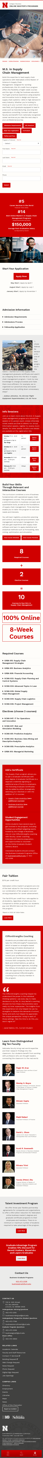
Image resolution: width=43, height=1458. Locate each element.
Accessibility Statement (18, 1439)
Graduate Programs (25, 61)
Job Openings (7, 1376)
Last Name (8, 157)
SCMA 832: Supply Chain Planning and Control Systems (20, 679)
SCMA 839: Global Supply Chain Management (14, 692)
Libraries (5, 1395)
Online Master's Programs (23, 6)
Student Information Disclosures (10, 1444)
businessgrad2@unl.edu (21, 1284)
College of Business (15, 4)
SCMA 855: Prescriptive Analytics (19, 746)
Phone (4, 175)
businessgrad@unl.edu (17, 856)
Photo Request (8, 1369)
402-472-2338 (21, 1281)
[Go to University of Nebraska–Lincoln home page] (5, 5)
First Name (8, 149)
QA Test (9, 1439)
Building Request (9, 1359)
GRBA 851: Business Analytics (17, 668)
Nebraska (4, 61)
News (4, 1402)
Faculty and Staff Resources (13, 1353)
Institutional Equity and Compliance (11, 1441)
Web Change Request (11, 1362)
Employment (7, 1389)
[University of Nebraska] (18, 1417)
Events (5, 1392)
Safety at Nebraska (19, 1443)
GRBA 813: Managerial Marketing (18, 751)
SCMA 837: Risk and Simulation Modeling (12, 727)
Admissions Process (13, 322)
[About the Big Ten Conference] (5, 1417)
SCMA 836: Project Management (18, 704)
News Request (8, 1366)
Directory (6, 1385)
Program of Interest (11, 140)
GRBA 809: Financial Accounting (18, 673)
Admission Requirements (15, 317)
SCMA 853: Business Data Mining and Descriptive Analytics (20, 740)
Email (7, 166)
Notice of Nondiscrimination (29, 1441)
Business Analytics (15, 804)
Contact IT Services (10, 1356)
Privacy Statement (7, 1443)
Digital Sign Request (10, 1372)
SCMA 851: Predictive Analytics (18, 734)
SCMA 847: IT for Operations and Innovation (16, 719)
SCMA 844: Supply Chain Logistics (19, 699)
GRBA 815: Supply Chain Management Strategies (14, 661)
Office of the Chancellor (12, 1405)
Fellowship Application (14, 327)
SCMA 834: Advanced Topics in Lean (20, 686)
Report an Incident (10, 1409)
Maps (4, 1399)
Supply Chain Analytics (17, 798)
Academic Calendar (10, 1349)
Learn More (8, 918)
